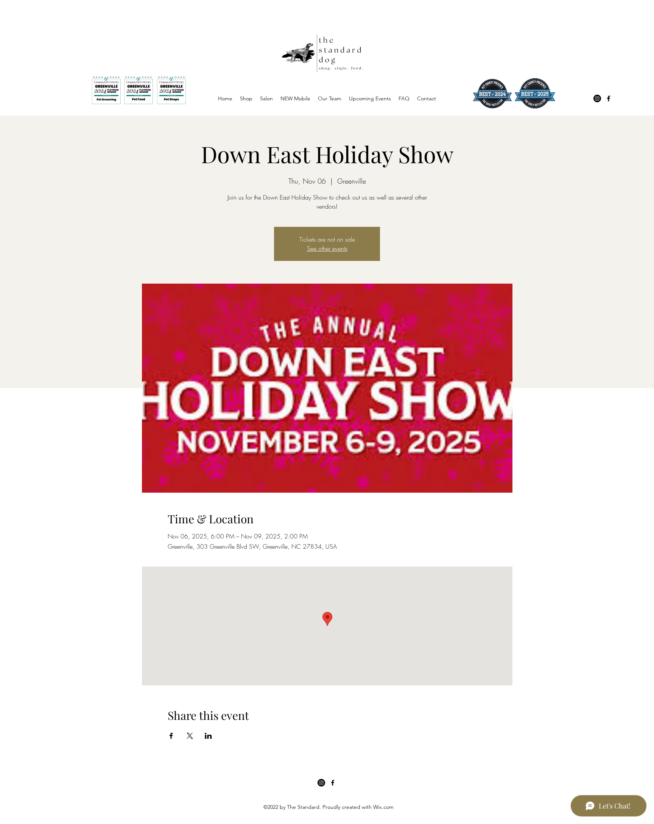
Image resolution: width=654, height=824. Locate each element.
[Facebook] (608, 98)
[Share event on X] (189, 736)
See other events (327, 248)
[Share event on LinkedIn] (208, 736)
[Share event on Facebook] (171, 736)
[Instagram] (597, 98)
